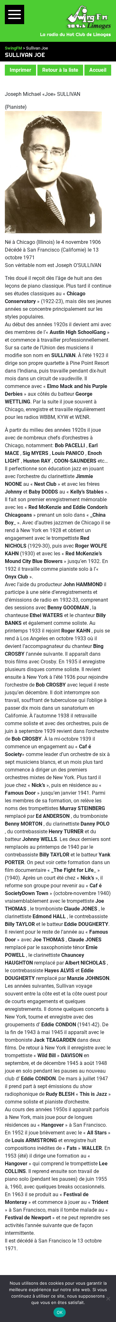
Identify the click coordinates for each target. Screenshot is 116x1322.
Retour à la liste (60, 70)
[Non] (108, 1298)
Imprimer (20, 70)
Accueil (97, 70)
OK (60, 1312)
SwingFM (13, 48)
